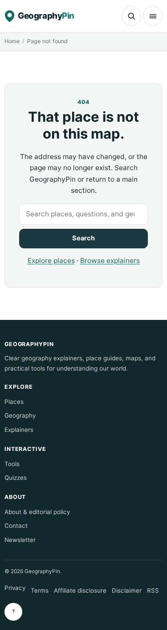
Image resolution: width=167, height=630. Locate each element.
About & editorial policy (37, 511)
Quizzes (15, 477)
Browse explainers (110, 260)
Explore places (51, 260)
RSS (153, 590)
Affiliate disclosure (80, 590)
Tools (12, 463)
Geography (20, 415)
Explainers (18, 429)
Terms (40, 590)
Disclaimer (127, 590)
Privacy (14, 587)
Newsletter (20, 539)
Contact (16, 525)
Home (12, 41)
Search (83, 238)
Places (14, 401)
